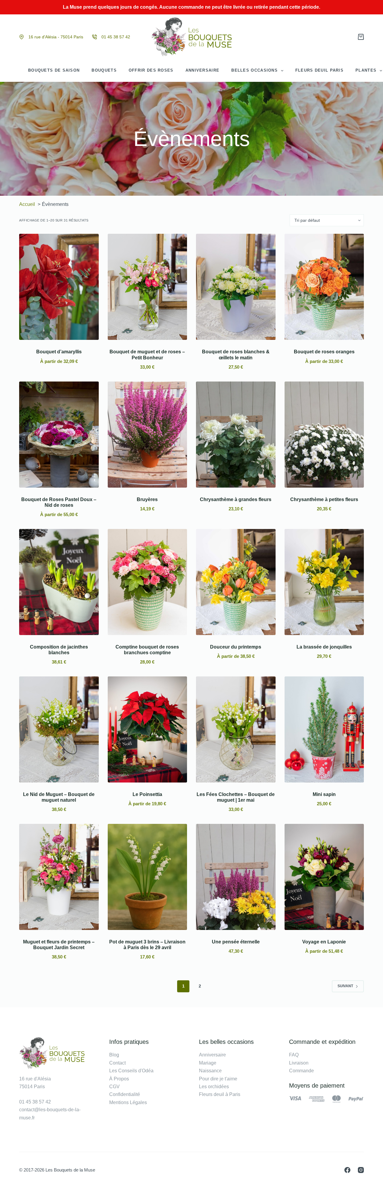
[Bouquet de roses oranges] (324, 287)
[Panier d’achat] (361, 37)
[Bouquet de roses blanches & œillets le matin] (236, 287)
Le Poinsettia (147, 794)
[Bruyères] (147, 435)
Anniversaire (203, 70)
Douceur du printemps (235, 646)
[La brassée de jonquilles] (324, 582)
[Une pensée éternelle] (236, 877)
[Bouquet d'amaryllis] (59, 287)
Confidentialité (124, 1094)
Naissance (210, 1070)
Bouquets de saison (54, 70)
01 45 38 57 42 (115, 36)
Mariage (207, 1062)
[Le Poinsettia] (147, 729)
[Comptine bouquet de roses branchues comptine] (147, 582)
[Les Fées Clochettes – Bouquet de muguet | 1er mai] (236, 729)
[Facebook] (347, 1170)
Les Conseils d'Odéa (131, 1070)
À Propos (119, 1078)
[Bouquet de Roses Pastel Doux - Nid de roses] (59, 435)
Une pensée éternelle (236, 941)
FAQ (294, 1054)
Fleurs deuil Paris (319, 70)
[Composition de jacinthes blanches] (59, 582)
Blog (114, 1054)
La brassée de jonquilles (324, 646)
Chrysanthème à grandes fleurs (235, 499)
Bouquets (104, 70)
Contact (117, 1062)
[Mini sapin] (324, 729)
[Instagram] (361, 1170)
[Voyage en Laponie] (324, 877)
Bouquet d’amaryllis (59, 351)
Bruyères (147, 499)
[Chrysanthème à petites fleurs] (324, 435)
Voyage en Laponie (324, 941)
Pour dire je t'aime (218, 1078)
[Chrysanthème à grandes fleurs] (236, 435)
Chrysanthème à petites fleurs (324, 499)
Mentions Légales (128, 1102)
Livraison (298, 1062)
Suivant (345, 986)
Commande (301, 1070)
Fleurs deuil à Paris (219, 1094)
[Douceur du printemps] (236, 582)
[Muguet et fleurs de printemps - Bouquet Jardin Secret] (59, 877)
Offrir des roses (151, 70)
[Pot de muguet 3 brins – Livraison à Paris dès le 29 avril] (147, 877)
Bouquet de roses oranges (324, 351)
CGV (114, 1086)
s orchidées (216, 1086)
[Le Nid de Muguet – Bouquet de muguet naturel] (59, 729)
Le (201, 1086)
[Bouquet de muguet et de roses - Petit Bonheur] (147, 287)
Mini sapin (324, 794)
